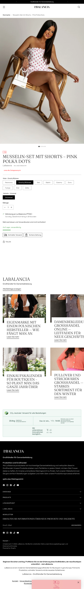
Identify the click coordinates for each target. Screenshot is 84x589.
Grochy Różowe (24, 182)
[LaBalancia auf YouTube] (18, 485)
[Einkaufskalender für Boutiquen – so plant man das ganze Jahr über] (24, 362)
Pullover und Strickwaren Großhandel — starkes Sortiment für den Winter (68, 384)
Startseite (6, 15)
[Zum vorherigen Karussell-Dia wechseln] (74, 265)
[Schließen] (78, 582)
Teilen (8, 242)
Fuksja (7, 188)
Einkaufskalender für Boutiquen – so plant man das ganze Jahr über (24, 381)
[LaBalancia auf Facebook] (4, 485)
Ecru (70, 182)
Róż (17, 188)
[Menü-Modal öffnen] (4, 7)
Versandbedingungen (28, 581)
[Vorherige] (16, 2)
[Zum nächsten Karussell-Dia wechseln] (79, 265)
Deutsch (5, 541)
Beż (38, 182)
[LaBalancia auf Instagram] (7, 485)
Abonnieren (76, 525)
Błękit (48, 182)
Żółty (27, 188)
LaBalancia (7, 165)
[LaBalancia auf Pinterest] (11, 485)
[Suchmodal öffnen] (79, 7)
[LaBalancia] (42, 7)
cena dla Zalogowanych (12, 170)
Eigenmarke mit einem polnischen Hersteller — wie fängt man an (24, 327)
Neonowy (9, 182)
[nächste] (67, 2)
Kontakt (15, 581)
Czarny (59, 182)
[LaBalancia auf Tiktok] (14, 485)
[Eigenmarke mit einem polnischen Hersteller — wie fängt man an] (24, 308)
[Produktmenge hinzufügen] (11, 207)
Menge (6, 203)
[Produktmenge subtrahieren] (5, 207)
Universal (9, 197)
